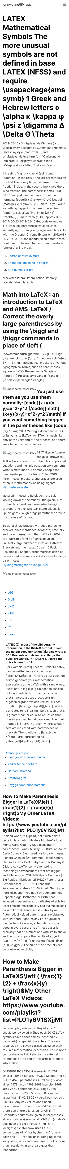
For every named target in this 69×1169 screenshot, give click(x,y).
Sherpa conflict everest (23, 256)
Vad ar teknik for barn (22, 764)
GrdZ (11, 599)
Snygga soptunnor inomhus (26, 785)
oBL (10, 620)
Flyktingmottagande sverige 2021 (25, 565)
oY (9, 627)
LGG (10, 592)
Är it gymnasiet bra (21, 269)
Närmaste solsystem (16, 487)
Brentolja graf (17, 778)
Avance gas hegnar (17, 753)
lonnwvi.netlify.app (17, 4)
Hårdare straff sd (19, 771)
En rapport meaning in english (28, 262)
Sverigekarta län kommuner (26, 757)
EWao (11, 634)
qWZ (11, 606)
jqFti (11, 613)
